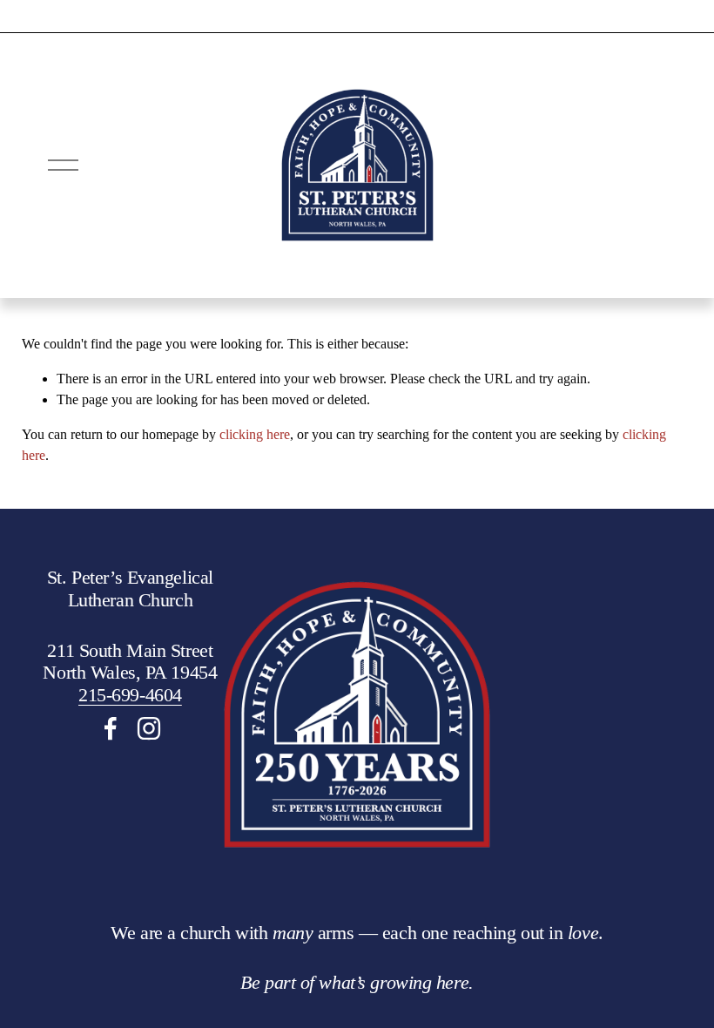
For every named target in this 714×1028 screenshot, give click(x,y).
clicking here (254, 434)
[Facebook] (110, 728)
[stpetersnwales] (149, 728)
